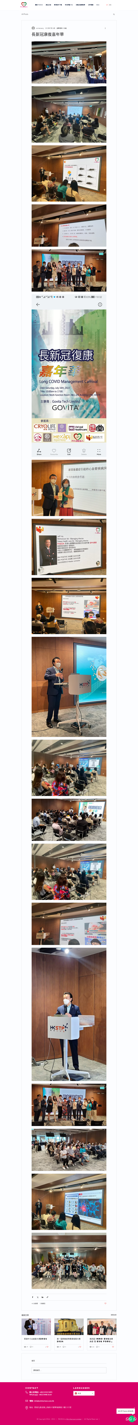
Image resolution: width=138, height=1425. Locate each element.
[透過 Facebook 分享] (33, 1297)
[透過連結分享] (47, 1297)
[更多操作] (105, 28)
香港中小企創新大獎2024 (35, 1338)
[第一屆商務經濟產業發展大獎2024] (69, 1327)
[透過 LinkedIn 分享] (42, 1297)
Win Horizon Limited (73, 1419)
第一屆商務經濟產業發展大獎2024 (69, 1340)
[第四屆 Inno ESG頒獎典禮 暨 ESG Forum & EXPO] (101, 1327)
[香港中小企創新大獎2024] (36, 1327)
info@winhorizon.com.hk (44, 1401)
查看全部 (113, 1315)
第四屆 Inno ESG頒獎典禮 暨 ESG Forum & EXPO (101, 1340)
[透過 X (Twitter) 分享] (37, 1297)
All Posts (25, 14)
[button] (48, 4)
